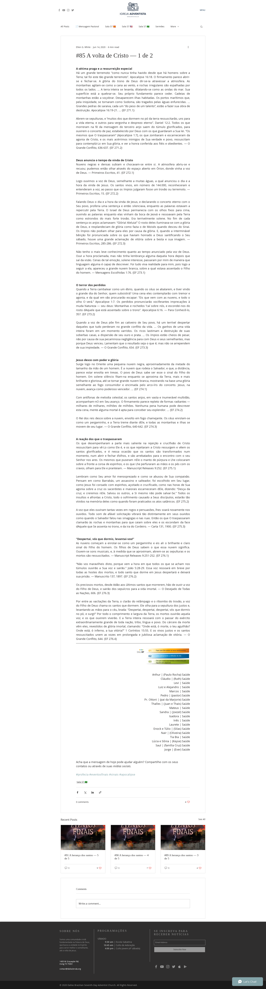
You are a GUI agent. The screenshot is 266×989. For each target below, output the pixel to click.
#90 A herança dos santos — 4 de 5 (132, 857)
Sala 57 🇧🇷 (144, 26)
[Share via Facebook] (77, 792)
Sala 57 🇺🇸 (127, 26)
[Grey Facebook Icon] (59, 10)
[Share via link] (100, 792)
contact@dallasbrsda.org (70, 969)
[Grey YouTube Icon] (63, 10)
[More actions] (188, 47)
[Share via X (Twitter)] (85, 792)
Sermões (159, 26)
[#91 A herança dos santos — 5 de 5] (83, 837)
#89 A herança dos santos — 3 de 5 (181, 857)
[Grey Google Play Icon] (185, 966)
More (173, 26)
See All (201, 819)
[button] (201, 26)
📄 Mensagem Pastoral (87, 26)
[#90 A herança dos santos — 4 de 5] (133, 837)
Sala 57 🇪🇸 (110, 26)
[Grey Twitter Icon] (72, 10)
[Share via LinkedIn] (92, 792)
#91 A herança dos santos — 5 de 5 (81, 857)
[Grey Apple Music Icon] (179, 966)
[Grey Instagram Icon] (68, 10)
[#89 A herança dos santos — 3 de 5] (183, 837)
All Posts (65, 26)
